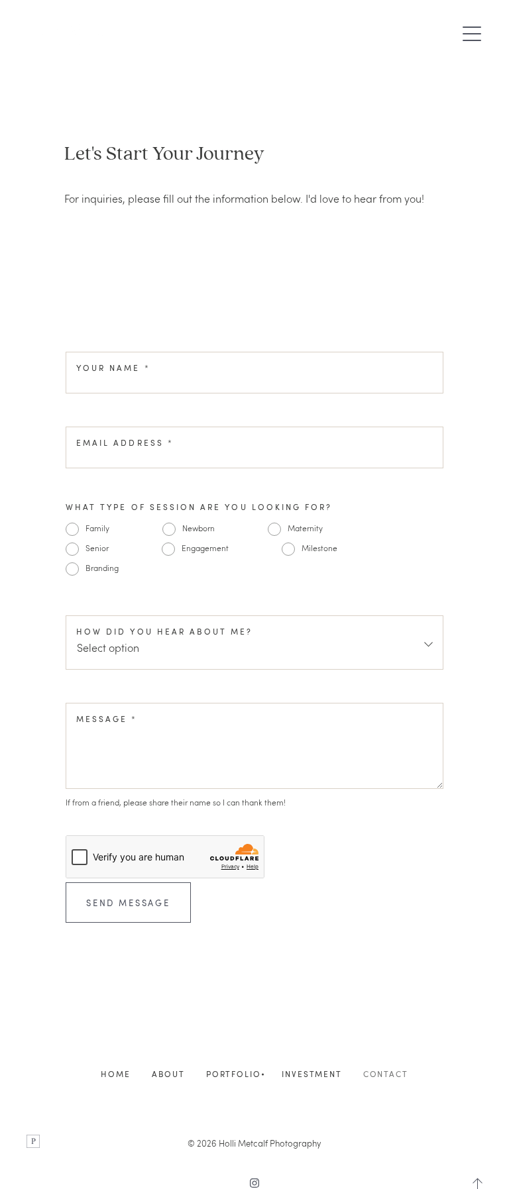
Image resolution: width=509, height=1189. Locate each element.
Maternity (305, 528)
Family (97, 528)
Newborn (198, 528)
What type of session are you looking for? (199, 507)
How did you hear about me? (164, 631)
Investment (311, 1074)
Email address (125, 442)
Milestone (319, 548)
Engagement (205, 548)
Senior (97, 548)
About (168, 1074)
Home (115, 1074)
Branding (102, 567)
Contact (385, 1074)
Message (107, 719)
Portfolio (233, 1074)
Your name (113, 368)
